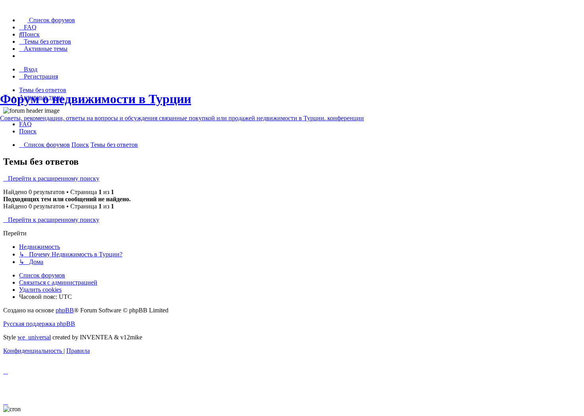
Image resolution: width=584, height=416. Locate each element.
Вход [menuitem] (30, 69)
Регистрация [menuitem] (41, 76)
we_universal (34, 337)
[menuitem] (47, 20)
